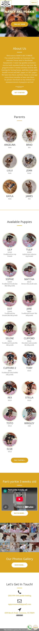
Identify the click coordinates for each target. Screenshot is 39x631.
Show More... (19, 565)
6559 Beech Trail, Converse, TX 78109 (19, 613)
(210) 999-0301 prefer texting (19, 596)
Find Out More (19, 24)
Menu (34, 3)
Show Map (19, 615)
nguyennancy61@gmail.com (19, 604)
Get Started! (19, 93)
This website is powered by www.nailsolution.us (19, 630)
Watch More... (19, 513)
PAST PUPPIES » (19, 460)
